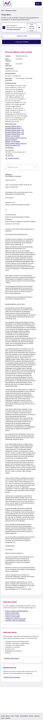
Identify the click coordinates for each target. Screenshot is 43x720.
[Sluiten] (39, 27)
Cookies (17, 715)
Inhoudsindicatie (10, 83)
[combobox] (21, 167)
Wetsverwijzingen (11, 124)
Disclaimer (7, 718)
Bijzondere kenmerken (8, 79)
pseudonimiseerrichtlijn (13, 29)
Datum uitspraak (8, 60)
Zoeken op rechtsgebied (12, 616)
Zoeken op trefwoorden (12, 613)
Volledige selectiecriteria (11, 658)
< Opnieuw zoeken (21, 36)
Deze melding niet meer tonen (31, 27)
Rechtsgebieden (10, 73)
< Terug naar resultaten (21, 42)
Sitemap (8, 715)
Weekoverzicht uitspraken (12, 677)
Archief (2, 718)
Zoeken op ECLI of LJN (12, 615)
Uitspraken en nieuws (10, 10)
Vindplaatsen (9, 148)
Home (2, 10)
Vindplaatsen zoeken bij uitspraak (15, 618)
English (3, 715)
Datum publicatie (8, 64)
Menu (38, 3)
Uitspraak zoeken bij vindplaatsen (15, 620)
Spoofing (31, 715)
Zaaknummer (9, 68)
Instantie (8, 56)
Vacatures (37, 715)
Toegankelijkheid (24, 715)
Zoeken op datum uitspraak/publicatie (16, 611)
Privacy (12, 715)
